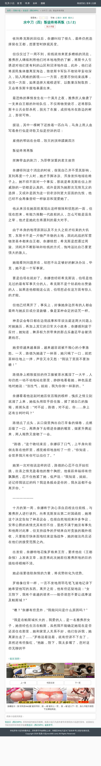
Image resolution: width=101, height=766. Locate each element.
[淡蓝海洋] (40, 18)
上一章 (23, 683)
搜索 (43, 3)
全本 (35, 3)
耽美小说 (9, 3)
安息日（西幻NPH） (31, 10)
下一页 (77, 683)
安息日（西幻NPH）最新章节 (40, 725)
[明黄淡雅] (43, 18)
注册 (94, 3)
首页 (9, 10)
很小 (60, 18)
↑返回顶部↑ (14, 659)
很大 (70, 18)
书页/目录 (50, 683)
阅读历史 (81, 3)
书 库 (27, 3)
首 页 (19, 3)
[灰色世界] (47, 18)
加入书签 (50, 26)
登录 (88, 3)
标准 (65, 18)
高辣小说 (17, 10)
